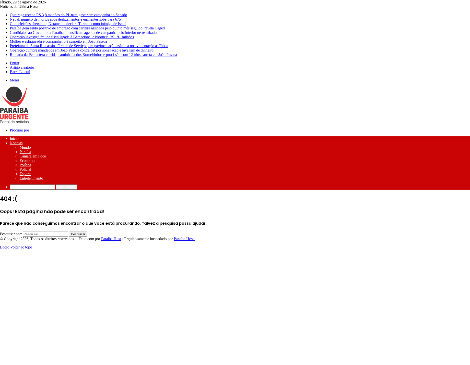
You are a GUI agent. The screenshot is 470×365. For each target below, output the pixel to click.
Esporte (25, 174)
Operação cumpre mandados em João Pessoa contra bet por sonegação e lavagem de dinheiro (81, 50)
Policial (25, 169)
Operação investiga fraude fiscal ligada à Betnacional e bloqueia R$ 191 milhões (72, 37)
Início (14, 138)
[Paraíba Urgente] (14, 122)
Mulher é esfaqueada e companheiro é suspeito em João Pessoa (58, 41)
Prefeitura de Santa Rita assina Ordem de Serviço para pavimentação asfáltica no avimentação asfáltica (89, 46)
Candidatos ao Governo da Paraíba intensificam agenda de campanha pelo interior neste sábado (83, 32)
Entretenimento (31, 178)
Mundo (25, 147)
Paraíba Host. (184, 239)
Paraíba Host (111, 239)
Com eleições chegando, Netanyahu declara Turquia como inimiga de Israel (68, 24)
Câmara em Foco (33, 156)
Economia (27, 160)
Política (25, 165)
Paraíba (25, 152)
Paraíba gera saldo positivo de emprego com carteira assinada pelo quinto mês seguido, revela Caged (87, 28)
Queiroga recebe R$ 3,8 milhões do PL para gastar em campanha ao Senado (68, 15)
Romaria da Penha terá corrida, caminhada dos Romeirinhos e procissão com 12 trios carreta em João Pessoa (93, 54)
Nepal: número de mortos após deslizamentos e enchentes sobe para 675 (65, 19)
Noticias (16, 143)
